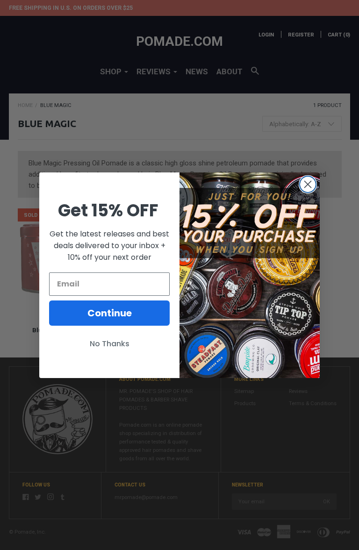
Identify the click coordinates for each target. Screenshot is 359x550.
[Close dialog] (308, 184)
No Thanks (109, 343)
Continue (109, 313)
